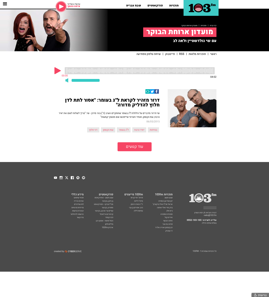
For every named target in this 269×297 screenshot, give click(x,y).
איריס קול (169, 217)
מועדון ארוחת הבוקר (189, 25)
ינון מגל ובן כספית (165, 201)
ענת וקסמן (108, 130)
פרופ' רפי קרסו (137, 198)
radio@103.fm (210, 215)
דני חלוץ (93, 130)
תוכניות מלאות (197, 54)
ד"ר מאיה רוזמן (137, 204)
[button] (174, 4)
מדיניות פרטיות (77, 208)
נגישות (262, 295)
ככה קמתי (109, 217)
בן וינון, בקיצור (107, 201)
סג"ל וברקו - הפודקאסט (103, 204)
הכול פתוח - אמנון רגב (104, 221)
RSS (181, 54)
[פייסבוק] (156, 91)
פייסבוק (170, 54)
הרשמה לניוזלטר (77, 214)
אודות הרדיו (79, 201)
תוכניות (204, 25)
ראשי (213, 54)
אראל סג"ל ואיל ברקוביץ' (163, 204)
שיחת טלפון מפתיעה (148, 54)
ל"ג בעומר (124, 130)
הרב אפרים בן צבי (136, 208)
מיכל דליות (138, 201)
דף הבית (213, 25)
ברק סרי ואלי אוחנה (165, 208)
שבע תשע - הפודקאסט (104, 198)
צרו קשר (80, 217)
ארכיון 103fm (107, 227)
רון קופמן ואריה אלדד (164, 227)
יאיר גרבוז (139, 130)
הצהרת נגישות (78, 211)
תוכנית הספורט (167, 214)
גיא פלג (169, 211)
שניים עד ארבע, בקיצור (104, 211)
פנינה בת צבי (168, 224)
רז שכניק (169, 231)
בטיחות (153, 130)
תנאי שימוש (79, 198)
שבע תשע (169, 198)
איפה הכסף (168, 221)
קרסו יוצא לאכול (106, 214)
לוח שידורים (79, 204)
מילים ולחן (109, 224)
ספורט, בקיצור (107, 208)
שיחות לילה (138, 211)
